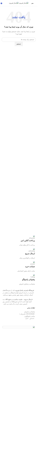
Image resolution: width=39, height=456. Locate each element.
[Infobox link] (19, 240)
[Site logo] (23, 3)
